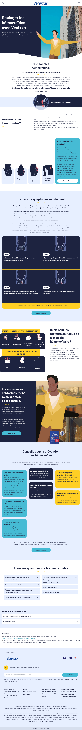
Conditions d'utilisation (67, 689)
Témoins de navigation (67, 694)
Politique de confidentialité (68, 691)
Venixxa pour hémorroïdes (49, 694)
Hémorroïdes (26, 694)
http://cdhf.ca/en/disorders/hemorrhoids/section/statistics (19, 638)
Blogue (44, 696)
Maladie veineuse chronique (31, 691)
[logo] (41, 3)
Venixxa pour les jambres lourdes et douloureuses (49, 690)
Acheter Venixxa (67, 180)
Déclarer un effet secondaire (69, 699)
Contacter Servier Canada (68, 696)
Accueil (7, 652)
